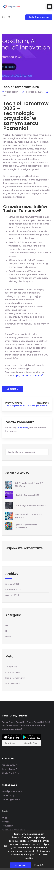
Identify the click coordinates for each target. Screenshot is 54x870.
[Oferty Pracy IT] (12, 6)
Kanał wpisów (12, 672)
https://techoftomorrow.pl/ (28, 375)
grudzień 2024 (13, 589)
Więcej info (39, 865)
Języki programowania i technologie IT (26, 526)
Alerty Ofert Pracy (11, 773)
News (5, 95)
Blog (4, 817)
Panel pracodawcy (12, 791)
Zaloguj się (11, 666)
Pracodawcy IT (10, 764)
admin (14, 91)
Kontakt (6, 821)
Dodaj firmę (8, 795)
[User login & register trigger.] (8, 17)
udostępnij (12, 389)
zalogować (22, 427)
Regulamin (7, 825)
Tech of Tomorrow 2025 (27, 495)
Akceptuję (20, 865)
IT (50, 91)
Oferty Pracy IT (9, 769)
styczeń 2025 (12, 584)
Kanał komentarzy (15, 677)
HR (6, 625)
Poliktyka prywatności (13, 829)
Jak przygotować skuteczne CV (31, 505)
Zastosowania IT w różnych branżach (28, 516)
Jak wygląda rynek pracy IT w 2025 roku (29, 484)
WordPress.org (13, 683)
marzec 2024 (12, 595)
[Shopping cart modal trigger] (3, 17)
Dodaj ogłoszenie (37, 17)
